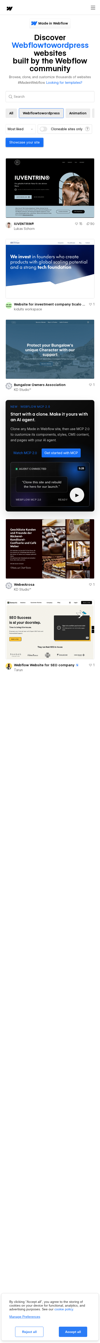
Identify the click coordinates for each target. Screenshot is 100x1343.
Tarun (18, 670)
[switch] (43, 129)
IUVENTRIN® (24, 224)
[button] (25, 453)
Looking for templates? (64, 82)
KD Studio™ (22, 390)
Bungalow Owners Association (40, 385)
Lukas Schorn (24, 229)
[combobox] (21, 129)
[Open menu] (93, 8)
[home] (9, 9)
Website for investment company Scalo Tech (50, 304)
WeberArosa (24, 584)
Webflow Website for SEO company (44, 665)
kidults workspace (28, 309)
